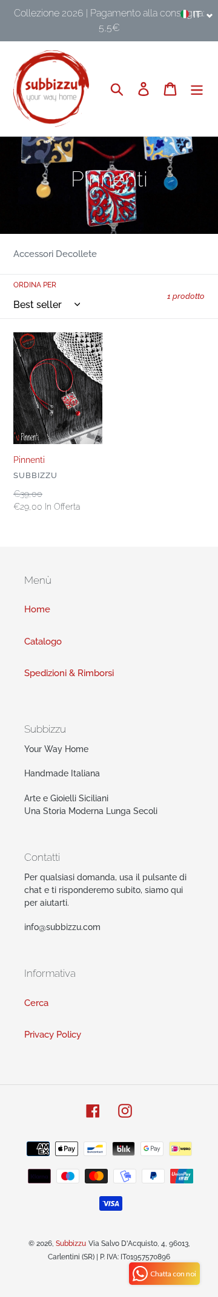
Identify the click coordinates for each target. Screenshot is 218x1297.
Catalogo (43, 641)
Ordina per (34, 285)
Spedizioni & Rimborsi (69, 673)
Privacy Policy (52, 1034)
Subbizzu (71, 1243)
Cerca (36, 1003)
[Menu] (196, 88)
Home (37, 609)
